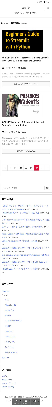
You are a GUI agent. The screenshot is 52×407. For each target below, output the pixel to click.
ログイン (5, 376)
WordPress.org (8, 386)
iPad (8, 326)
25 (26, 168)
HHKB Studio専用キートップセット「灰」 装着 (21, 213)
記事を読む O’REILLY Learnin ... (26, 84)
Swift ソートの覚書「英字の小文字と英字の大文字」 (23, 227)
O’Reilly (10, 342)
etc (8, 315)
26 (31, 168)
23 (15, 168)
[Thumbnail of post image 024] (23, 43)
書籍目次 (11, 352)
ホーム (5, 23)
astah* (9, 310)
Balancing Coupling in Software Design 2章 (19, 241)
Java (9, 331)
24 (21, 168)
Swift (9, 347)
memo (23, 68)
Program (5, 291)
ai (7, 300)
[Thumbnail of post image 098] (23, 107)
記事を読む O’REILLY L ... (26, 151)
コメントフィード (9, 383)
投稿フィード (7, 379)
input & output (13, 321)
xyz (6, 357)
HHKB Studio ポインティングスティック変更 (20, 269)
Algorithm (11, 305)
